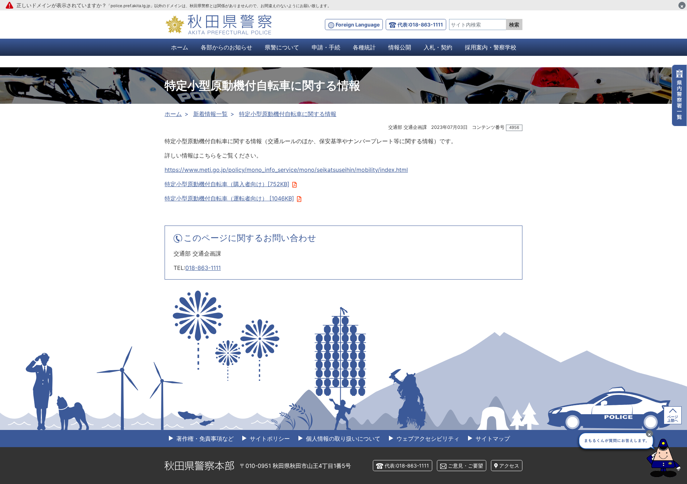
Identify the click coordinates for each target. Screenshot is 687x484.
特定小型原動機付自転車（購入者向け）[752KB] (227, 184)
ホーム (179, 47)
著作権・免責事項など (204, 438)
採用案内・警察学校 (490, 47)
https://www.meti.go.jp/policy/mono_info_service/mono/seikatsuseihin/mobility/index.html (286, 169)
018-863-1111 (203, 267)
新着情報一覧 (210, 113)
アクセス (509, 466)
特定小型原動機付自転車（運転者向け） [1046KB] (229, 198)
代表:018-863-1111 (420, 24)
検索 (514, 24)
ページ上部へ (672, 418)
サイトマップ (492, 438)
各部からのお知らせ (226, 47)
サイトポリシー (269, 438)
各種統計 (364, 47)
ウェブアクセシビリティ (427, 438)
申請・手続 (326, 47)
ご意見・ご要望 (465, 466)
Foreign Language (358, 24)
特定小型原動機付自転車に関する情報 (287, 113)
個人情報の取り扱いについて (342, 438)
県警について (282, 47)
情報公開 (399, 47)
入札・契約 (438, 47)
